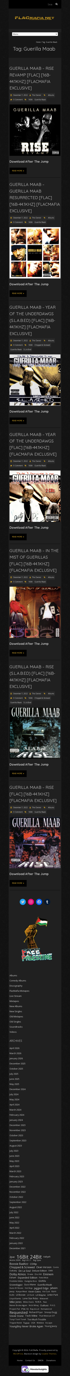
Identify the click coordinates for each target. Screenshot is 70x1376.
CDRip (33, 1264)
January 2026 (16, 1058)
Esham (13, 1277)
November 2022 (18, 1191)
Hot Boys (28, 1288)
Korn (53, 1291)
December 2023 (17, 1125)
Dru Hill (38, 1274)
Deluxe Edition (39, 1270)
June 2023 (14, 1155)
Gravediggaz (16, 1284)
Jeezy (12, 1291)
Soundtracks (16, 1026)
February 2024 (17, 1114)
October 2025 (16, 1068)
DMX (50, 1270)
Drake (30, 1274)
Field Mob (43, 1277)
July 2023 (14, 1150)
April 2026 (14, 1048)
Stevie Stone (17, 1316)
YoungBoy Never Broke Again (26, 1326)
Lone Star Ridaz (30, 1298)
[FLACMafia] (35, 17)
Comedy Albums (18, 980)
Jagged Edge (41, 1288)
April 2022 (14, 1227)
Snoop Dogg (50, 1312)
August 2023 (16, 1145)
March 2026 (15, 1053)
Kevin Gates (35, 1291)
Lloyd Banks (15, 1298)
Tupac (26, 1322)
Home (38, 42)
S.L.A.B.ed (27, 349)
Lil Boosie (20, 1294)
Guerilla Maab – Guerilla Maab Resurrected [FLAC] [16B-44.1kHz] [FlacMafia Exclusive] (35, 197)
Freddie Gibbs (16, 1281)
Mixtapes (14, 1001)
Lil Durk (30, 1295)
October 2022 (16, 1196)
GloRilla (42, 1281)
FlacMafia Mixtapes (19, 990)
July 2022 (14, 1212)
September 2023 (18, 1140)
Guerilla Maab (40, 99)
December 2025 (17, 1063)
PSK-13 (25, 1308)
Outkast (44, 1305)
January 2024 (16, 1119)
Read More (17, 171)
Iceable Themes (49, 1353)
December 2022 (17, 1186)
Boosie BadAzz (19, 1264)
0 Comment (18, 99)
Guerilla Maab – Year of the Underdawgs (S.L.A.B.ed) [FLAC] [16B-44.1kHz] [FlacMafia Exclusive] (33, 320)
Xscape (48, 1322)
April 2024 (14, 1104)
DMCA (40, 1360)
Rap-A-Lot (34, 1309)
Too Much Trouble (37, 1319)
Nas (45, 1302)
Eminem (48, 1274)
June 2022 (14, 1217)
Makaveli (44, 1298)
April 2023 (14, 1166)
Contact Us (30, 1360)
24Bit (36, 1256)
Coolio (56, 1267)
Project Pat (15, 1309)
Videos (13, 1031)
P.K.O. (53, 1305)
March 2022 (15, 1232)
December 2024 (17, 1089)
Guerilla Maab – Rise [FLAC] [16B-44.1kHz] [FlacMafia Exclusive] (33, 794)
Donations (51, 1360)
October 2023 (16, 1135)
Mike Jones (16, 1301)
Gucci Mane (30, 1284)
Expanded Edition (27, 1277)
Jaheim (54, 1288)
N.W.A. (38, 1301)
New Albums (16, 1006)
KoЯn (12, 1295)
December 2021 (17, 1248)
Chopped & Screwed (42, 345)
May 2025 (14, 1084)
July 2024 (14, 1094)
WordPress (18, 1353)
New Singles (16, 1011)
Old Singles (15, 1021)
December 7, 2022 (20, 95)
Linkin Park (52, 1294)
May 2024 (14, 1099)
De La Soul (25, 1270)
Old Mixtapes (16, 1016)
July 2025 (14, 1073)
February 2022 (17, 1238)
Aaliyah (46, 1256)
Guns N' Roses (16, 1288)
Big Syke (37, 1260)
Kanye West (21, 1291)
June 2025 (14, 1078)
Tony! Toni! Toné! (18, 1319)
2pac (12, 1256)
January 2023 (16, 1181)
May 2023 (14, 1161)
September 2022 (18, 1202)
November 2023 (18, 1130)
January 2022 (16, 1243)
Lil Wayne (41, 1294)
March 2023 (15, 1171)
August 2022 (16, 1207)
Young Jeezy (51, 1326)
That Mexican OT (47, 1315)
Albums (51, 95)
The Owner (36, 95)
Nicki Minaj (34, 1305)
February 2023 (17, 1176)
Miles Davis (28, 1302)
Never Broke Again (18, 1305)
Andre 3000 (15, 1260)
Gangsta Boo (30, 1281)
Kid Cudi (46, 1291)
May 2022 (14, 1222)
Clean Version (43, 1267)
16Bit (30, 99)
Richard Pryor (36, 1312)
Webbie (40, 1322)
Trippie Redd (16, 1322)
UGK (33, 1322)
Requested (19, 1312)
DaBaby (13, 1270)
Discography (16, 985)
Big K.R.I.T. (27, 1260)
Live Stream (16, 995)
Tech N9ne (31, 1315)
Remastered (46, 1309)
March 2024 (15, 1109)
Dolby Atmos (18, 1274)
